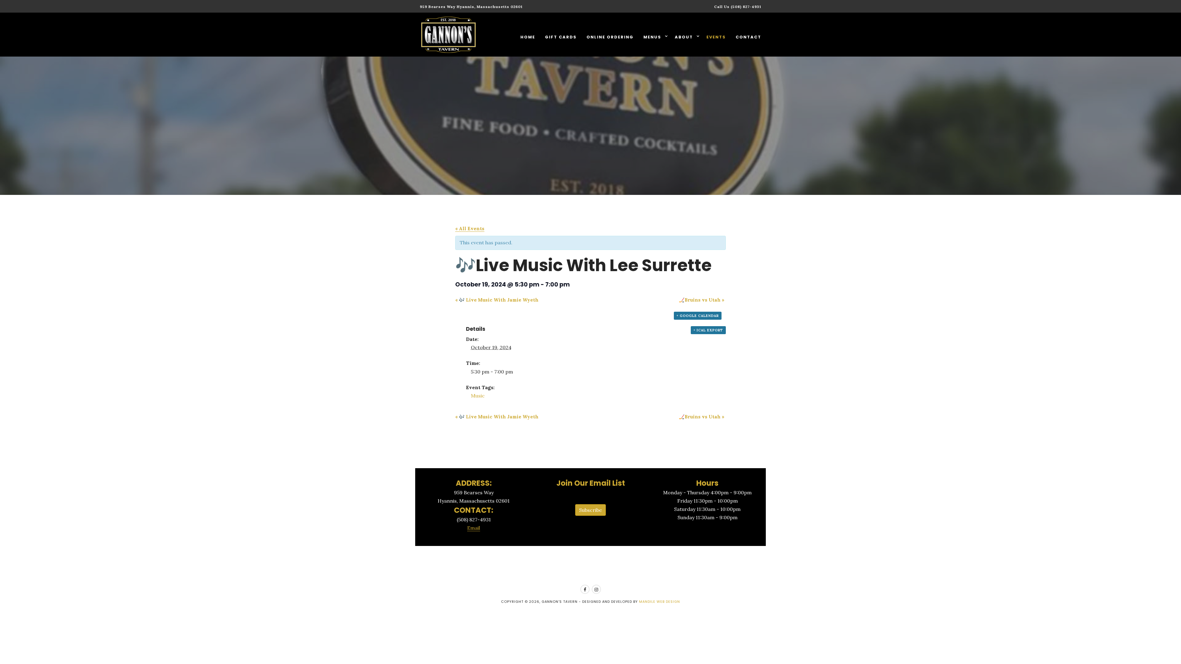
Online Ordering (610, 37)
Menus (653, 37)
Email (473, 528)
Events (716, 37)
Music (478, 396)
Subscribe (590, 510)
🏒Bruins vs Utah (701, 300)
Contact (748, 37)
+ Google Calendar (698, 316)
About (684, 37)
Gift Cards (561, 37)
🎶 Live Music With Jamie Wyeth (497, 300)
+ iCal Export (708, 330)
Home (527, 37)
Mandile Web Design (659, 601)
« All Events (469, 228)
